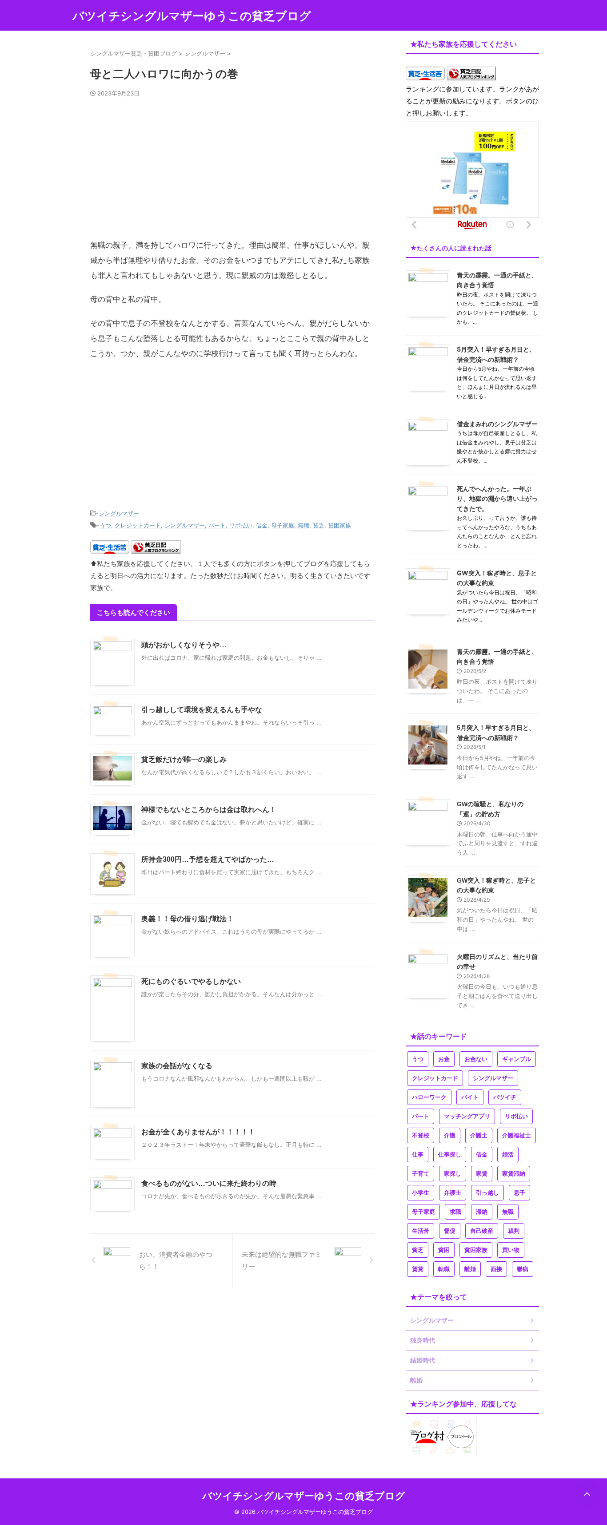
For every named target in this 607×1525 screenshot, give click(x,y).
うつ (105, 525)
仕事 (417, 1154)
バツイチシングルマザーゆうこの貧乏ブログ (191, 16)
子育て (420, 1173)
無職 (303, 525)
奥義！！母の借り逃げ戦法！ (187, 919)
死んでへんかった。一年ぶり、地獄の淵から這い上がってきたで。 (497, 498)
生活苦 (420, 1231)
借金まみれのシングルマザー (497, 424)
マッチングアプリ (467, 1116)
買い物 (510, 1250)
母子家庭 (282, 525)
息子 (519, 1192)
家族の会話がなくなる (176, 1065)
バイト (470, 1097)
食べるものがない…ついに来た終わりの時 (208, 1183)
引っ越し (487, 1192)
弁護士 (452, 1192)
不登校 (420, 1135)
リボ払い (240, 525)
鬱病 (522, 1269)
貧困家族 (339, 525)
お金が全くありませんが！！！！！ (198, 1132)
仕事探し (449, 1154)
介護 (449, 1135)
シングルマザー (119, 513)
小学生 (420, 1192)
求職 (455, 1211)
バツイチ (504, 1097)
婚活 (508, 1154)
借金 (262, 525)
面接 (496, 1269)
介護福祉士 (516, 1135)
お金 (444, 1059)
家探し (452, 1173)
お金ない (475, 1059)
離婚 (470, 1269)
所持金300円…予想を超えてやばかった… (207, 859)
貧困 (444, 1250)
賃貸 (417, 1269)
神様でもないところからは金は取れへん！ (208, 809)
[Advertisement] (232, 172)
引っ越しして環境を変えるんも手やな (201, 709)
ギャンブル (516, 1059)
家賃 (481, 1173)
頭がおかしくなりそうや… (184, 645)
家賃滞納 (513, 1173)
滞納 (481, 1211)
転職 (444, 1269)
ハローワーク (429, 1097)
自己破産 (481, 1231)
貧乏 (318, 525)
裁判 (513, 1231)
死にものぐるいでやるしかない (191, 981)
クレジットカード (138, 525)
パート (217, 525)
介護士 (478, 1135)
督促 (449, 1231)
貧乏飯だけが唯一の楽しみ (184, 759)
